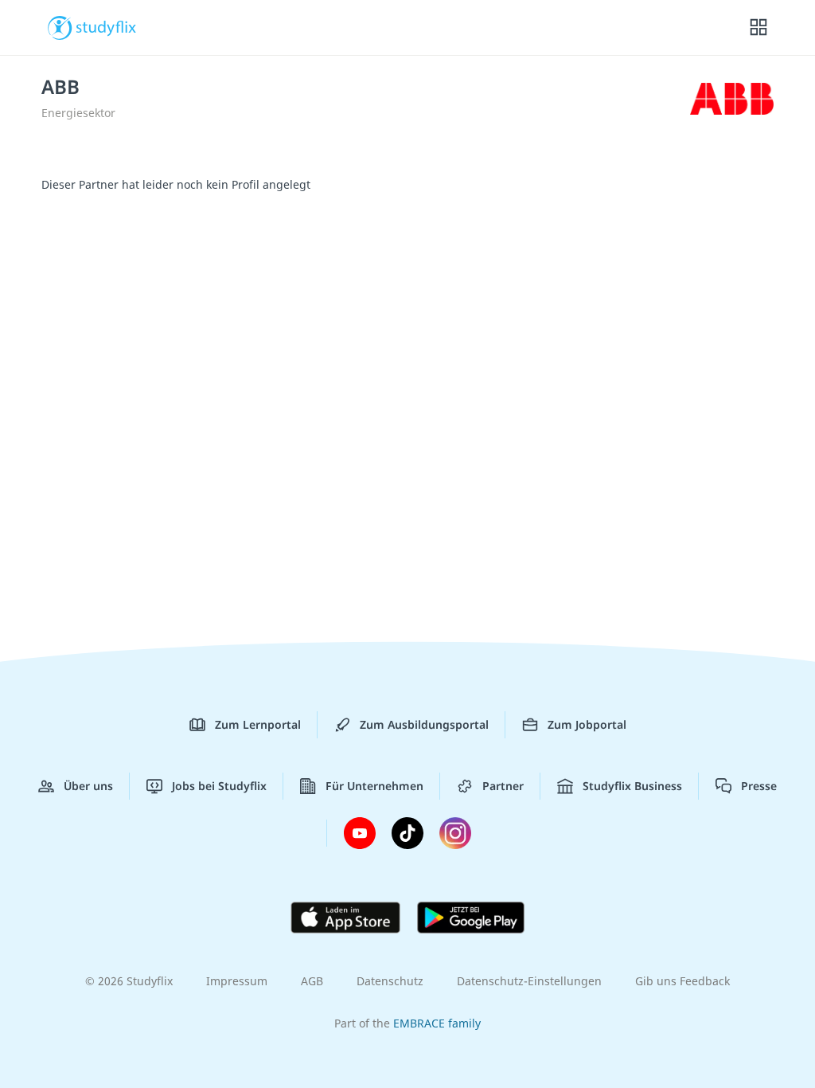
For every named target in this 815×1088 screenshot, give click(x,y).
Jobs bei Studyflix (219, 785)
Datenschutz (390, 980)
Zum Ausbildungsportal (424, 724)
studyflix (106, 26)
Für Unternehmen (374, 785)
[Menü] (758, 28)
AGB (312, 980)
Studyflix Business (632, 785)
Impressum (236, 980)
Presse (759, 785)
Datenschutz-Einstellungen (529, 980)
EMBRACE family (437, 1023)
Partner (503, 785)
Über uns (88, 785)
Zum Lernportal (258, 724)
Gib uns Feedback (682, 980)
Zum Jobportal (587, 724)
